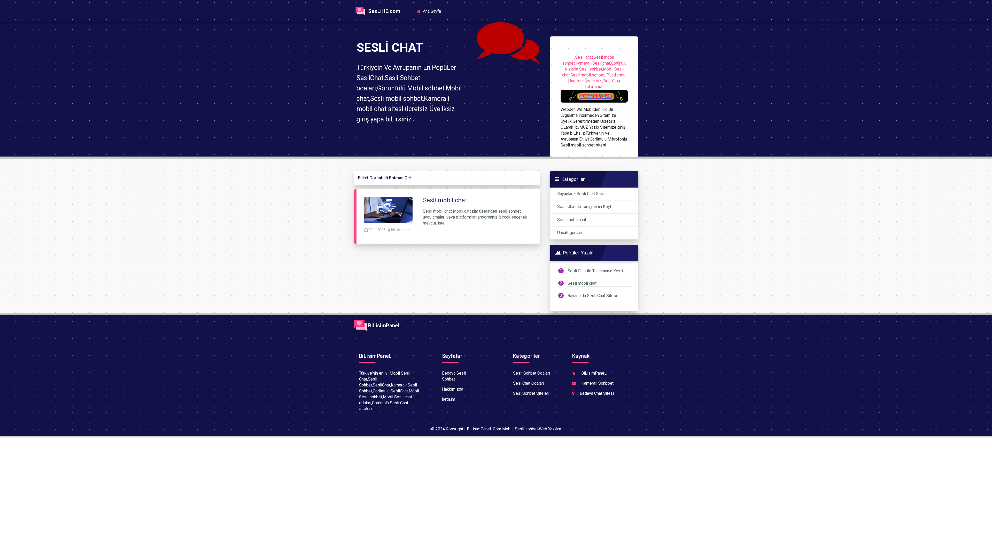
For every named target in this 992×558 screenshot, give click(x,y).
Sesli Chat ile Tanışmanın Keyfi (585, 206)
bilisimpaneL (401, 230)
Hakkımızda (452, 389)
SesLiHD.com (383, 11)
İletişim (448, 399)
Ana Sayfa (433, 11)
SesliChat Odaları (528, 383)
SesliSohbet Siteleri (531, 393)
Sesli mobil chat (571, 219)
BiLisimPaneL (384, 325)
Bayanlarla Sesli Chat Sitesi (582, 193)
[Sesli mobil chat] (388, 209)
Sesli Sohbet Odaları (531, 373)
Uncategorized (570, 232)
